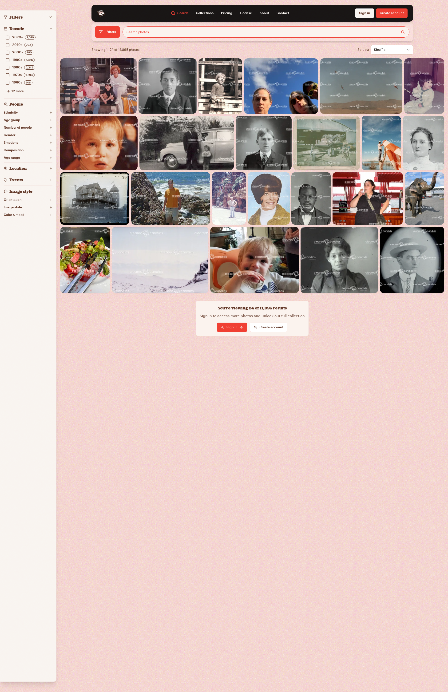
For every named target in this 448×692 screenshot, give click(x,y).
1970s (22, 75)
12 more (17, 91)
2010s (21, 45)
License (246, 13)
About (264, 13)
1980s (23, 67)
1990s (22, 60)
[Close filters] (50, 17)
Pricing (226, 13)
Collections (205, 13)
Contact (283, 13)
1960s (21, 82)
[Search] (403, 32)
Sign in (364, 13)
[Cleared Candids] (101, 13)
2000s (22, 52)
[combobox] (392, 50)
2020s (23, 37)
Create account (271, 327)
